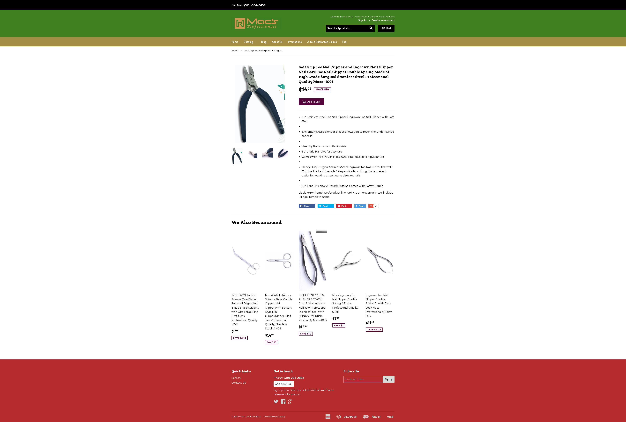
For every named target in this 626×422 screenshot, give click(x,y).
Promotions (295, 42)
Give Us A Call (283, 384)
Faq (344, 42)
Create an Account (383, 20)
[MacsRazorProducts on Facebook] (283, 402)
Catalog (249, 42)
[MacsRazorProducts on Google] (290, 402)
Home (234, 42)
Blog (263, 42)
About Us (277, 42)
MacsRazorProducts (250, 416)
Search (236, 377)
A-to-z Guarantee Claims (322, 42)
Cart (388, 28)
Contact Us (238, 382)
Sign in (362, 20)
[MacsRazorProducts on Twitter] (276, 402)
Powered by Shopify (274, 416)
